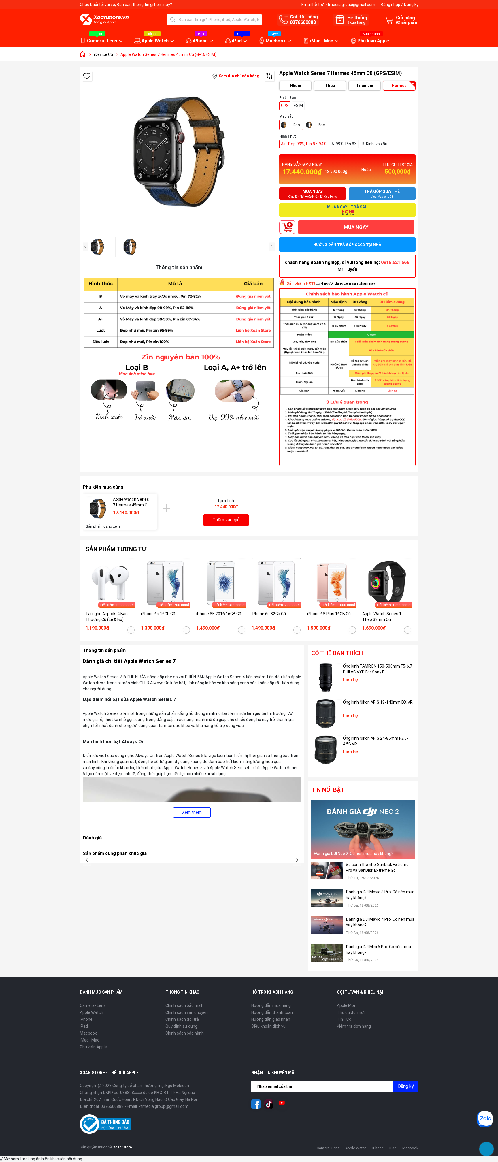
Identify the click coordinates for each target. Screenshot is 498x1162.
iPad (237, 41)
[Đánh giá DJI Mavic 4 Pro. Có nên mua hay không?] (327, 928)
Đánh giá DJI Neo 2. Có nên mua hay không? (353, 853)
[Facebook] (256, 1104)
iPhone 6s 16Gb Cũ (158, 613)
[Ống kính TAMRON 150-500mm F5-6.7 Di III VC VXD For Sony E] (325, 677)
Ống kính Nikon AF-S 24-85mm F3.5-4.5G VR (375, 741)
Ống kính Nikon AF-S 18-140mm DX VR (378, 702)
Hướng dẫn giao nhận (270, 1019)
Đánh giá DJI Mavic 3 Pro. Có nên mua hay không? (380, 895)
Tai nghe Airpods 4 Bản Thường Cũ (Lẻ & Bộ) (107, 616)
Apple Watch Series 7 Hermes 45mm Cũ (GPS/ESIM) (131, 502)
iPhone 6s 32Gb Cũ (269, 613)
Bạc (321, 125)
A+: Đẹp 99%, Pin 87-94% (304, 144)
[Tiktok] (268, 1104)
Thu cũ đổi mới (351, 1012)
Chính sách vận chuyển (186, 1012)
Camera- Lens (102, 41)
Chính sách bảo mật (183, 1005)
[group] (179, 151)
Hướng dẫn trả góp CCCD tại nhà (347, 244)
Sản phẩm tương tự (116, 549)
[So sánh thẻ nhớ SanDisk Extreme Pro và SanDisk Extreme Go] (327, 874)
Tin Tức (344, 1019)
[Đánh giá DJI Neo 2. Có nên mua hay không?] (363, 829)
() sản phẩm (406, 22)
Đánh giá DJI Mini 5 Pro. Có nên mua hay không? (378, 949)
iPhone (200, 41)
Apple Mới (346, 1005)
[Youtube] (281, 1104)
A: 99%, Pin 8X (344, 144)
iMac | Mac (321, 41)
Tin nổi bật (327, 789)
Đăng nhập (390, 4)
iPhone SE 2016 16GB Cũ (218, 613)
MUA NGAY (356, 227)
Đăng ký (411, 4)
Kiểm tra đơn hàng (354, 1026)
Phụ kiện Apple (373, 41)
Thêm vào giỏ (226, 520)
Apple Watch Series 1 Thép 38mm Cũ (381, 616)
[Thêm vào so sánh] (269, 76)
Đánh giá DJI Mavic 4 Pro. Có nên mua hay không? (380, 922)
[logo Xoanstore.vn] (104, 19)
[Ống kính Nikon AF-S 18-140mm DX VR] (325, 713)
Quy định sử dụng (181, 1026)
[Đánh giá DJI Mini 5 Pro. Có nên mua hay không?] (327, 956)
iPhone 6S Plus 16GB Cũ (329, 613)
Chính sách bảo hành (184, 1033)
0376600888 (303, 22)
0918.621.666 (395, 262)
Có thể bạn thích (337, 653)
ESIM (298, 105)
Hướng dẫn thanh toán (272, 1012)
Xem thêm (192, 812)
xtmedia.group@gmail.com (350, 4)
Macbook (276, 41)
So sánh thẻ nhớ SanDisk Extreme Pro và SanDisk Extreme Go (377, 867)
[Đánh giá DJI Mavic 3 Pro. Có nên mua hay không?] (327, 901)
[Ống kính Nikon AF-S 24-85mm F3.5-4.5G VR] (325, 749)
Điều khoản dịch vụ (268, 1026)
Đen (296, 125)
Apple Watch (155, 41)
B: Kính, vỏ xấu (374, 144)
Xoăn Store (122, 1147)
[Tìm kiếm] (172, 19)
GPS (285, 105)
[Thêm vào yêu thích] (87, 76)
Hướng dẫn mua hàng (271, 1005)
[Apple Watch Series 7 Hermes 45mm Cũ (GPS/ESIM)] (98, 508)
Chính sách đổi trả (182, 1019)
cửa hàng (356, 22)
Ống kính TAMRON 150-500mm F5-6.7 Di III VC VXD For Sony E (377, 669)
